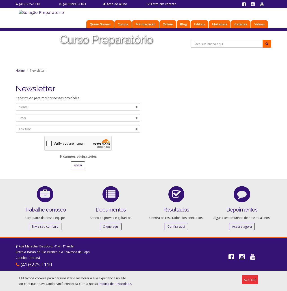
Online (168, 24)
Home (20, 70)
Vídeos (259, 24)
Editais (199, 24)
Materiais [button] (219, 24)
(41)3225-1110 (29, 4)
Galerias (240, 24)
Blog (183, 24)
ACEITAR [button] (250, 280)
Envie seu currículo (45, 226)
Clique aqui (111, 226)
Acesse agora (242, 226)
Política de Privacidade (115, 284)
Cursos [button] (123, 24)
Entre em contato (163, 4)
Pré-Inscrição (145, 24)
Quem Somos (100, 24)
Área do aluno (116, 4)
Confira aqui (176, 226)
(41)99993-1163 (74, 4)
